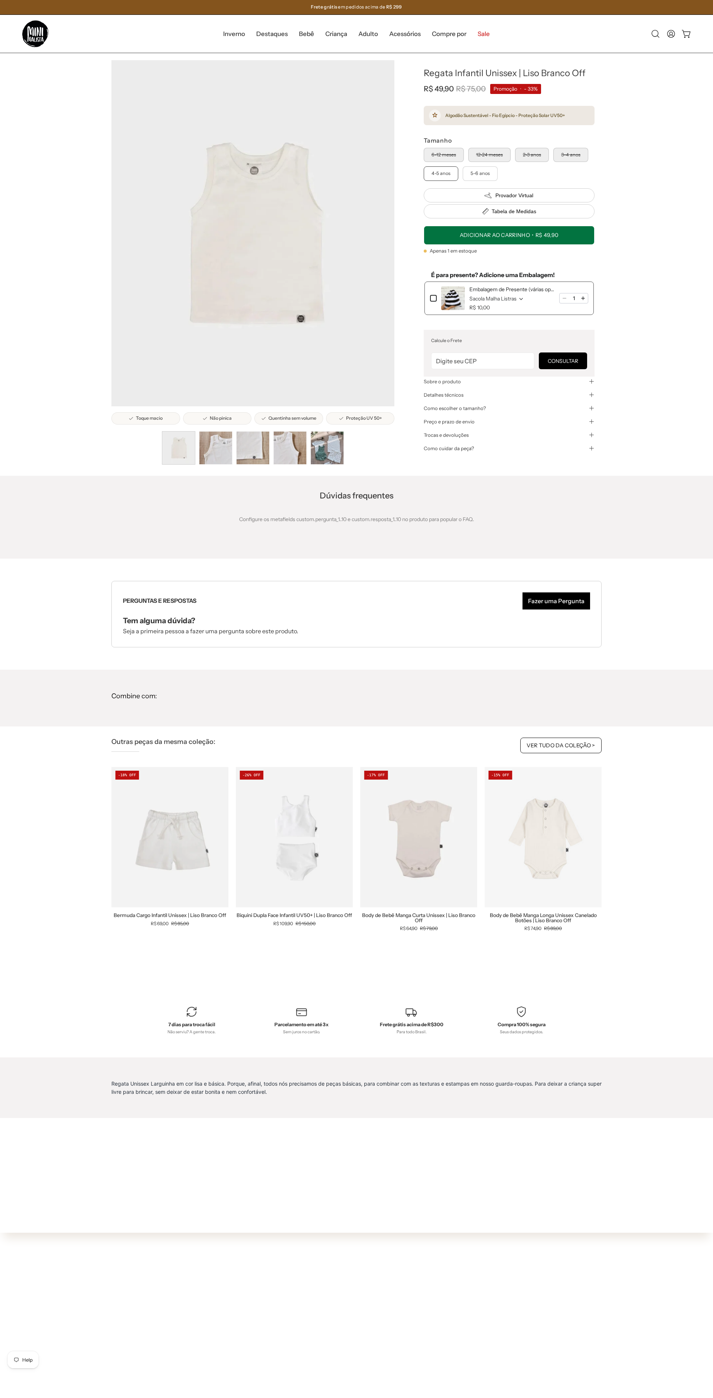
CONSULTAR (563, 361)
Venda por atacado (362, 1352)
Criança (247, 1311)
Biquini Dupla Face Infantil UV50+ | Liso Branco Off (294, 915)
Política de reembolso (364, 1330)
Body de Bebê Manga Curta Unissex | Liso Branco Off (418, 918)
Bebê (244, 1300)
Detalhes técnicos (443, 395)
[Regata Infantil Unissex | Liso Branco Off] (178, 448)
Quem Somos (355, 1275)
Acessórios (251, 1333)
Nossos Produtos (359, 1286)
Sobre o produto (442, 381)
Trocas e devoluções (446, 435)
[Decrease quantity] (564, 298)
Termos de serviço (360, 1319)
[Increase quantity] (583, 298)
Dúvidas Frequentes (363, 1264)
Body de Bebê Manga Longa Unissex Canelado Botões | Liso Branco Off (543, 918)
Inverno (247, 1278)
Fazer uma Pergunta (556, 601)
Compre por (252, 1344)
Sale (243, 1355)
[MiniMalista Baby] (35, 33)
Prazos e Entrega (359, 1297)
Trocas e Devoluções (363, 1308)
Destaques (251, 1289)
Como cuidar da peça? (449, 448)
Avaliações (352, 1341)
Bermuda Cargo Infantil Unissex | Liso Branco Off (170, 915)
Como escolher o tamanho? (455, 408)
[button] (272, 34)
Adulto (246, 1322)
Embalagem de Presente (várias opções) (512, 289)
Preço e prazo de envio (449, 422)
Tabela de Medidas (514, 211)
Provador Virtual (514, 195)
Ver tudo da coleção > (561, 745)
